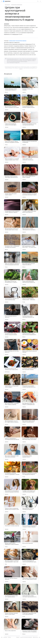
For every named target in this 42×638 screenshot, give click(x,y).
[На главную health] (7, 1)
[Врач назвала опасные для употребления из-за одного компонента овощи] (12, 277)
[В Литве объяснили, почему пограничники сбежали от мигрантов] (12, 85)
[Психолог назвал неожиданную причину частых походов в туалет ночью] (12, 504)
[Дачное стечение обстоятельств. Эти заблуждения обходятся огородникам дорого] (30, 469)
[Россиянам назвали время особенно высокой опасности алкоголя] (30, 382)
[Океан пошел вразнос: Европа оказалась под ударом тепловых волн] (12, 137)
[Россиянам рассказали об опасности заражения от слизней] (12, 469)
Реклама (9, 637)
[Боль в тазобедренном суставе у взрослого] (12, 347)
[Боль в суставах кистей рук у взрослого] (12, 574)
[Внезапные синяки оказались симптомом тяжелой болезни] (12, 172)
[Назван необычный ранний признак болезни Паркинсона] (30, 277)
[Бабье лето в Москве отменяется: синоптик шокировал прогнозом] (12, 260)
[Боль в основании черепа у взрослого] (12, 312)
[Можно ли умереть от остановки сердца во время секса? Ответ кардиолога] (12, 155)
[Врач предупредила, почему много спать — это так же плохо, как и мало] (30, 242)
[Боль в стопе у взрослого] (12, 627)
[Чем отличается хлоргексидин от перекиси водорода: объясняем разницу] (12, 487)
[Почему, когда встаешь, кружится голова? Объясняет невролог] (12, 207)
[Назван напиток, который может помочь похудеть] (12, 382)
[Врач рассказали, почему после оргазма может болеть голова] (12, 225)
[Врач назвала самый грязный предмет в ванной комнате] (30, 417)
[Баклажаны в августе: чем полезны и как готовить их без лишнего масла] (12, 365)
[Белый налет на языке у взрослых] (12, 522)
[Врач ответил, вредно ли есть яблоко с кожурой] (30, 172)
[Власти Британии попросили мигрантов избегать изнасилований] (30, 260)
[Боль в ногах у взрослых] (30, 539)
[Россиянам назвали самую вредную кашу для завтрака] (12, 330)
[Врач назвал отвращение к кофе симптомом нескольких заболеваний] (12, 452)
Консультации (7, 4)
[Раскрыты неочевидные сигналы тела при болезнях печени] (30, 120)
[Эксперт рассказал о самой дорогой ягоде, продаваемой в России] (30, 330)
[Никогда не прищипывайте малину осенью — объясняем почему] (30, 295)
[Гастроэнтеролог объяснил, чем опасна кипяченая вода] (12, 295)
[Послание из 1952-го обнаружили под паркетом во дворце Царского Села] (12, 242)
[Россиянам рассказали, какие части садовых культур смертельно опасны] (12, 592)
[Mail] (3, 1)
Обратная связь (35, 637)
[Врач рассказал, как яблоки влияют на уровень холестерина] (12, 102)
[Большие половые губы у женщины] (30, 85)
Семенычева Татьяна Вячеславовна (17, 40)
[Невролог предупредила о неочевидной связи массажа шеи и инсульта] (12, 435)
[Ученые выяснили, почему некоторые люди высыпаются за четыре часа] (30, 592)
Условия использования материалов (26, 637)
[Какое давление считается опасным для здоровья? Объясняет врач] (30, 504)
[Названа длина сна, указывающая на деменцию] (30, 137)
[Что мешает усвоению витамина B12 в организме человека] (30, 365)
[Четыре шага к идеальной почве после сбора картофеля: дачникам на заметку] (30, 609)
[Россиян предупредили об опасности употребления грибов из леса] (30, 557)
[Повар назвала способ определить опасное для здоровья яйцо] (30, 155)
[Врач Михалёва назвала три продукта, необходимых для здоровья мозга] (30, 400)
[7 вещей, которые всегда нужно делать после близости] (30, 207)
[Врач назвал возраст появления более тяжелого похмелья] (12, 400)
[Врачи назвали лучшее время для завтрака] (30, 347)
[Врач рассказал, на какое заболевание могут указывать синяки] (30, 225)
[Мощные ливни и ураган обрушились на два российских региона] (12, 539)
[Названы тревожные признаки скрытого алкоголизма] (12, 609)
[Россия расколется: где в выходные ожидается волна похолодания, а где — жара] (30, 102)
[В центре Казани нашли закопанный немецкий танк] (30, 312)
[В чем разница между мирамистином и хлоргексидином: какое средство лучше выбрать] (30, 452)
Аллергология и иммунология (16, 4)
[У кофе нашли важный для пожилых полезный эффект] (12, 120)
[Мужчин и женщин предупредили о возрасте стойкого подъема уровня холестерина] (30, 522)
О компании (5, 637)
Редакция (17, 637)
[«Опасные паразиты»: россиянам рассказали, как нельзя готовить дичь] (30, 190)
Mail (1, 637)
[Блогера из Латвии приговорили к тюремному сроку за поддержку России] (30, 627)
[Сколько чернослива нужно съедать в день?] (12, 190)
